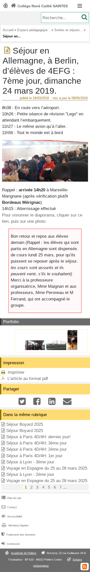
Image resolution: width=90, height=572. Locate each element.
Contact (9, 507)
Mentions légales (15, 525)
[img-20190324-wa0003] (57, 348)
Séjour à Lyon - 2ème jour (30, 474)
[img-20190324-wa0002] (72, 348)
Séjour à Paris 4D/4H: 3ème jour (36, 443)
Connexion (11, 543)
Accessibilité (12, 516)
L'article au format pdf (28, 378)
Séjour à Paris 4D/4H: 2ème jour (36, 449)
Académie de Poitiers (23, 553)
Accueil (8, 30)
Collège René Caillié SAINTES (39, 6)
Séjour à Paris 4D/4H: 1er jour (34, 455)
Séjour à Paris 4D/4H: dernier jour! (38, 436)
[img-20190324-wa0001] (35, 348)
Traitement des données (19, 534)
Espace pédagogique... (33, 30)
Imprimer (16, 372)
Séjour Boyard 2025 (24, 424)
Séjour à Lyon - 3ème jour (30, 462)
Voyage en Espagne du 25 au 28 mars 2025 (46, 468)
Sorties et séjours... (68, 30)
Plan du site (11, 498)
